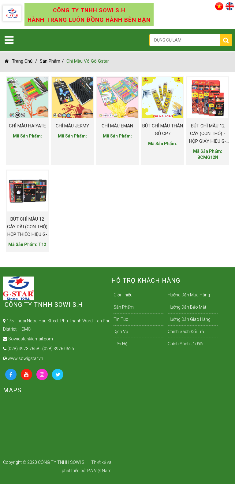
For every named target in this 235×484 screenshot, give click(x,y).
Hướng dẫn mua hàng (189, 294)
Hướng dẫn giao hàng (189, 319)
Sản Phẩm (50, 61)
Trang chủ (22, 61)
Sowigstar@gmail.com (30, 338)
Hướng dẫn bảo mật (187, 307)
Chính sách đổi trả (186, 331)
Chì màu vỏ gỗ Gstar (87, 61)
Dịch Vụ (121, 331)
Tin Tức (121, 319)
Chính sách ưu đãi (185, 343)
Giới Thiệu (123, 294)
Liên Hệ (120, 343)
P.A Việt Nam (99, 470)
